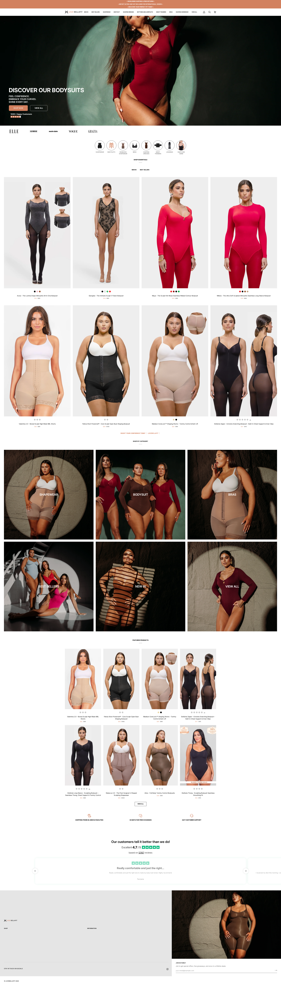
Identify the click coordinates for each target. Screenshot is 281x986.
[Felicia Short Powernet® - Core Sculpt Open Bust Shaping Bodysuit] (121, 679)
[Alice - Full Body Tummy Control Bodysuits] (160, 755)
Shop (6, 928)
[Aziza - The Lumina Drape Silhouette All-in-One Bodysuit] (37, 232)
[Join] (275, 970)
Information (91, 928)
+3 (89, 789)
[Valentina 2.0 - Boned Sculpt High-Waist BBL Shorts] (83, 679)
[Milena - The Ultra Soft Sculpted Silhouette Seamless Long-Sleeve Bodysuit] (243, 232)
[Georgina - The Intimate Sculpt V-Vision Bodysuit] (106, 232)
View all (140, 804)
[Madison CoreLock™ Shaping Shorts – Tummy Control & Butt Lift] (160, 679)
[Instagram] (167, 969)
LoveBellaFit (10, 981)
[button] (106, 12)
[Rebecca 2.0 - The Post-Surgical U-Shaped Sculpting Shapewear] (121, 755)
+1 (204, 712)
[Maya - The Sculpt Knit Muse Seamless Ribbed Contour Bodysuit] (175, 232)
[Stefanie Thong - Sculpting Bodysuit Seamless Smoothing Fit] (198, 755)
